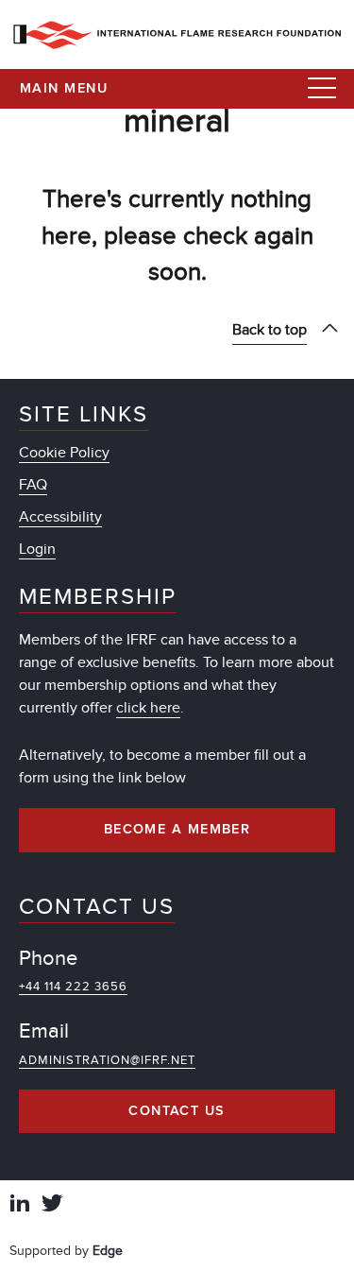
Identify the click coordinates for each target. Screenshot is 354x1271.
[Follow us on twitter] (52, 1205)
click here (148, 707)
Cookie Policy (64, 452)
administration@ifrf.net (107, 1060)
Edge (108, 1251)
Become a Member (177, 829)
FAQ (33, 484)
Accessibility (60, 516)
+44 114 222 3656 (73, 986)
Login (37, 549)
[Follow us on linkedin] (19, 1205)
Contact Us (176, 1111)
